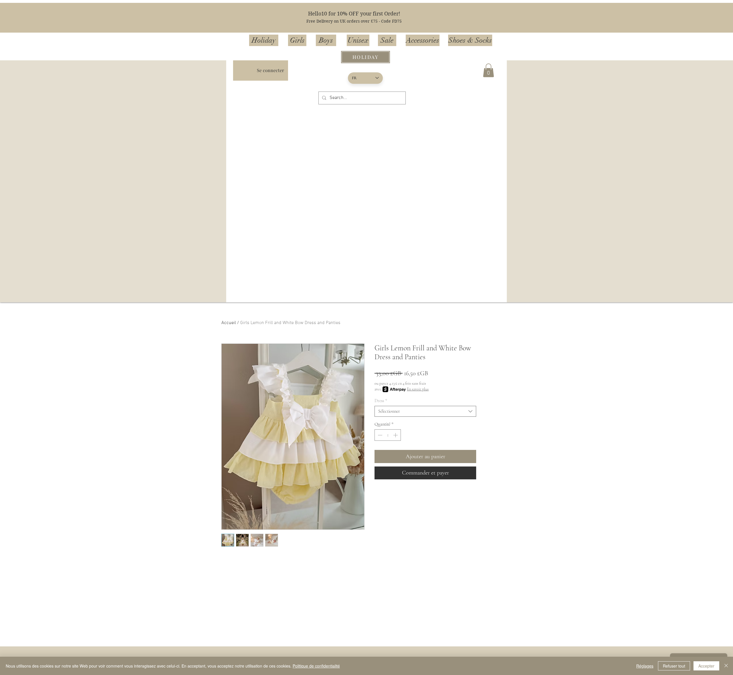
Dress (381, 401)
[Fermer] (726, 665)
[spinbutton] (387, 435)
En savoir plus (418, 389)
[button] (488, 70)
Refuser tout (674, 666)
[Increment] (396, 435)
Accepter (706, 666)
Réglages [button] (644, 666)
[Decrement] (379, 435)
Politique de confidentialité (316, 666)
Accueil (228, 323)
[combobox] (425, 411)
